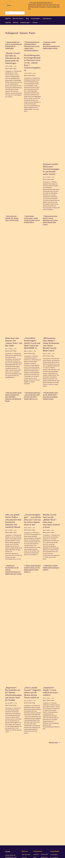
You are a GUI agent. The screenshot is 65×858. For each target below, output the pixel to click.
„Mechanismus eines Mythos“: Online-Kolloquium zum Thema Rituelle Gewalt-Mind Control (51, 344)
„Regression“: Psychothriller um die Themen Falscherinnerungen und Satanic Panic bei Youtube (13, 693)
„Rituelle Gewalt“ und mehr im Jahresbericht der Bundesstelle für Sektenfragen (12, 58)
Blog (15, 68)
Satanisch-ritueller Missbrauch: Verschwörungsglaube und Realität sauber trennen (51, 169)
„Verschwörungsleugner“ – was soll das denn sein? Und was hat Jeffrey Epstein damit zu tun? (32, 520)
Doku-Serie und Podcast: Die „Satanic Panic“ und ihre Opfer (13, 342)
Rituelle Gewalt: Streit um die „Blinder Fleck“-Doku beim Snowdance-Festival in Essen (51, 521)
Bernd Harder (8, 68)
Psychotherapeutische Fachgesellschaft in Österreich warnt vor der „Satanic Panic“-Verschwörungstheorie (32, 62)
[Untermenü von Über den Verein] (23, 18)
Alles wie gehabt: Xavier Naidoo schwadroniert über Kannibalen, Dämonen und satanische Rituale (13, 521)
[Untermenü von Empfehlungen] (30, 22)
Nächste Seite (54, 742)
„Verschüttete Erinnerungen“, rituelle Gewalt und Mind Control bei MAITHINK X (32, 343)
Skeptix (7, 851)
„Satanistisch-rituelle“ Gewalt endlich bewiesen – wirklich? (51, 691)
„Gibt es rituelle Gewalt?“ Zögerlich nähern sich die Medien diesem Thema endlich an (32, 692)
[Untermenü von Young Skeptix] (40, 18)
